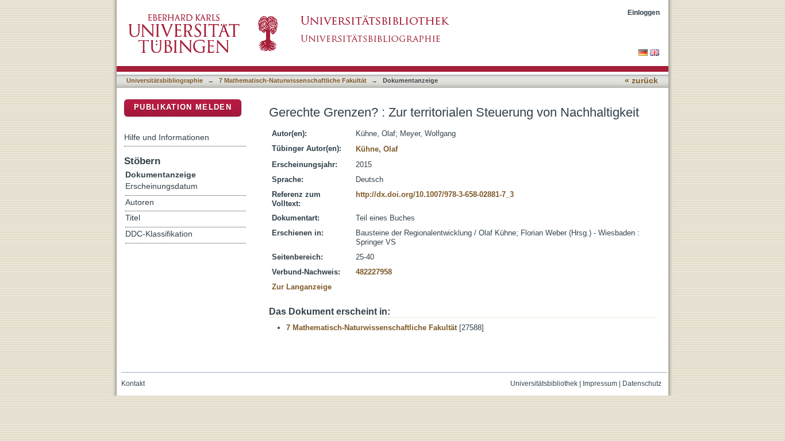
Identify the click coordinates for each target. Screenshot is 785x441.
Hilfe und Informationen (166, 137)
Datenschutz (641, 384)
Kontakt (133, 384)
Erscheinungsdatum (161, 186)
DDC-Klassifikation (159, 234)
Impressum (600, 384)
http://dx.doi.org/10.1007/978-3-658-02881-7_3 (435, 194)
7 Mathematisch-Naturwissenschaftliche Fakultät (293, 80)
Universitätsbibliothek (544, 384)
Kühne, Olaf (377, 149)
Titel (132, 218)
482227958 (374, 272)
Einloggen (644, 12)
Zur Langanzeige (302, 287)
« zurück (641, 80)
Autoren (139, 202)
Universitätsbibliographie (164, 80)
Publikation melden (183, 107)
